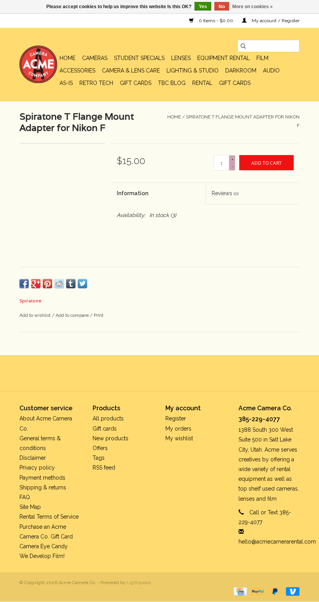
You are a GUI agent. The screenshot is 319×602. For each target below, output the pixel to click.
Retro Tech (96, 83)
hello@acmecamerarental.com (277, 541)
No (222, 6)
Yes (203, 6)
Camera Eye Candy (43, 546)
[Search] (243, 46)
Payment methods (42, 478)
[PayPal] (257, 591)
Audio (271, 70)
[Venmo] (291, 591)
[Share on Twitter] (82, 283)
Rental (202, 83)
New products (110, 438)
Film (262, 58)
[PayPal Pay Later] (274, 591)
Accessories (77, 70)
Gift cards (135, 83)
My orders (178, 428)
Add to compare (73, 315)
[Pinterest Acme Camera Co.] (152, 373)
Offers (100, 448)
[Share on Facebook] (24, 283)
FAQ (24, 497)
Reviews (225, 193)
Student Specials (139, 58)
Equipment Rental (223, 58)
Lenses (181, 58)
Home (67, 58)
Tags (99, 458)
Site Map (30, 507)
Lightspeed (139, 582)
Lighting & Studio (193, 70)
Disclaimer (32, 458)
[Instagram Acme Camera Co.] (180, 373)
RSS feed (104, 467)
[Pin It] (47, 283)
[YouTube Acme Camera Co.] (166, 373)
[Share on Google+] (35, 283)
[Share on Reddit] (59, 283)
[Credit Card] (239, 591)
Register (175, 418)
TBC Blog (172, 83)
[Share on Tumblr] (70, 283)
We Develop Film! (42, 556)
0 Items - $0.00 (216, 20)
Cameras (94, 58)
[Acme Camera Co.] (38, 64)
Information (132, 193)
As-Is (66, 83)
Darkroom (240, 70)
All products (108, 418)
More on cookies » (252, 6)
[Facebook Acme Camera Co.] (138, 373)
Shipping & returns (42, 487)
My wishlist (179, 438)
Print (98, 315)
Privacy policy (37, 467)
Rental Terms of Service (49, 517)
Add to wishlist (35, 315)
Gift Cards (235, 83)
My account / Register (275, 20)
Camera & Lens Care (131, 70)
